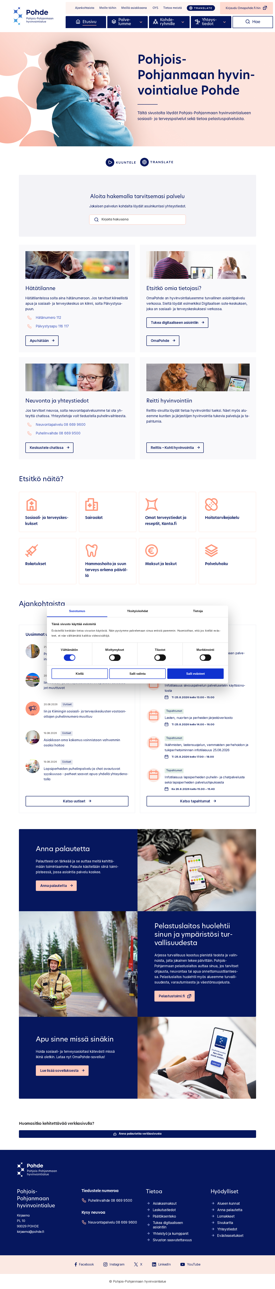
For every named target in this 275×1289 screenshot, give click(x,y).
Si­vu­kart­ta (225, 1223)
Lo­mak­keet (225, 1216)
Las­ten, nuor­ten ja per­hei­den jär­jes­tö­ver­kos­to (199, 718)
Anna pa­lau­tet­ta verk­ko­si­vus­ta (140, 1133)
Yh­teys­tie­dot (227, 1229)
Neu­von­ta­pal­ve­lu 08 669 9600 (61, 425)
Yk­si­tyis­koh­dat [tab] (137, 610)
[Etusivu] (78, 22)
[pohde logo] (34, 16)
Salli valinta (137, 673)
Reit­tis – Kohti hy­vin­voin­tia (172, 448)
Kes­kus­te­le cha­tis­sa (46, 448)
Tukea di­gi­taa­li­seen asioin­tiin (174, 323)
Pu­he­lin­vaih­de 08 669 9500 (58, 433)
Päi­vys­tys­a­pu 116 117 (52, 326)
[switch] (115, 657)
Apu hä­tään (39, 341)
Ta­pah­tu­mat (174, 711)
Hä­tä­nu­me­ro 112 (48, 318)
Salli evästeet (195, 673)
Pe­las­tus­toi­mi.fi (172, 996)
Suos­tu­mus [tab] (77, 610)
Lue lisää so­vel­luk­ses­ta (59, 1071)
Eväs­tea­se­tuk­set (230, 1236)
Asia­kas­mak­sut (165, 1203)
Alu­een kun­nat (228, 1203)
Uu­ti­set (67, 704)
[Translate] (201, 8)
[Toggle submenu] (141, 22)
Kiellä (80, 673)
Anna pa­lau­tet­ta (53, 886)
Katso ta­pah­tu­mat (195, 801)
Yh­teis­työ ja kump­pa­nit (170, 1234)
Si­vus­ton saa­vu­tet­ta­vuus (172, 1240)
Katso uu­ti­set (74, 801)
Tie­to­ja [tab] (198, 610)
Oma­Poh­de (160, 341)
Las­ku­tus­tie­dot (164, 1210)
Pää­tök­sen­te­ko (164, 1216)
